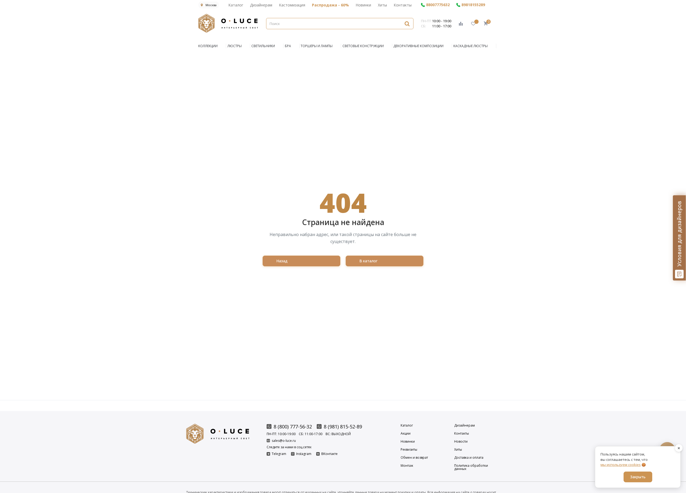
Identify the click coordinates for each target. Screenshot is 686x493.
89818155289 (473, 5)
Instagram (303, 454)
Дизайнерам (261, 5)
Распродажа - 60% (330, 5)
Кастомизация (292, 5)
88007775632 (438, 5)
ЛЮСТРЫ (235, 46)
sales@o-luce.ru (284, 440)
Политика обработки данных (471, 467)
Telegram (279, 454)
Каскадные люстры (470, 46)
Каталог (235, 5)
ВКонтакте (329, 454)
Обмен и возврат (414, 457)
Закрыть (638, 476)
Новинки (363, 5)
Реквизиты (409, 449)
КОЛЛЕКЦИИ (208, 46)
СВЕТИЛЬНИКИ (263, 46)
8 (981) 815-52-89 (343, 426)
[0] (486, 23)
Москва (211, 5)
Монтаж (407, 466)
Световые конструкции (363, 46)
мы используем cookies (621, 464)
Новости (461, 441)
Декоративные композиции (418, 46)
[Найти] (407, 23)
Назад (282, 260)
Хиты (382, 5)
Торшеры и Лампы (317, 46)
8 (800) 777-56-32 (293, 426)
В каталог (368, 260)
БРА (288, 46)
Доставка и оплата (468, 457)
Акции (406, 433)
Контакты (403, 5)
